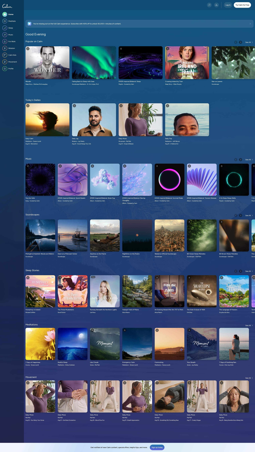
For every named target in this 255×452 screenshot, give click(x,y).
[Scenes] (216, 5)
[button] (139, 24)
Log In (228, 5)
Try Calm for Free (242, 5)
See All (248, 42)
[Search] (209, 5)
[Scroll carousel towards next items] (240, 42)
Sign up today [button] (157, 447)
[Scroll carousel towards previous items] (235, 42)
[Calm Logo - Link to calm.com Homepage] (7, 6)
